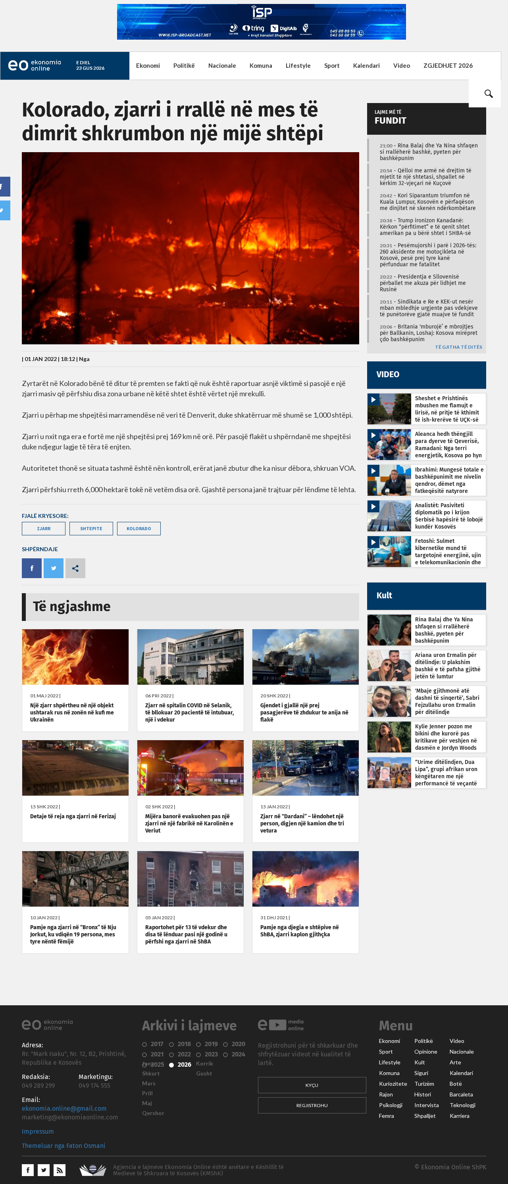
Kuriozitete (393, 1084)
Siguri (421, 1073)
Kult (419, 1062)
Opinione (425, 1051)
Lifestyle (298, 65)
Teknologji (462, 1105)
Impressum (38, 1132)
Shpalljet (425, 1116)
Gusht (204, 1073)
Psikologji (390, 1105)
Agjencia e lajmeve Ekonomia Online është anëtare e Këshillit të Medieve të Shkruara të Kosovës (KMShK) (198, 1170)
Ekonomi (148, 65)
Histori (422, 1094)
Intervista (426, 1105)
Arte (455, 1062)
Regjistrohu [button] (312, 1105)
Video (401, 65)
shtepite (91, 528)
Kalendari (366, 65)
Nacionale (222, 65)
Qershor (153, 1113)
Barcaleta (461, 1094)
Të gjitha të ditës (458, 347)
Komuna (261, 65)
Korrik (204, 1063)
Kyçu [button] (312, 1085)
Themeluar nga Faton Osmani (64, 1146)
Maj (147, 1103)
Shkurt (151, 1073)
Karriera (460, 1116)
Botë (456, 1084)
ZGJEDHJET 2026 (448, 65)
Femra (386, 1116)
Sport (332, 65)
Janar (149, 1063)
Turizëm (424, 1084)
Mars (149, 1083)
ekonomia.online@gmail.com (64, 1109)
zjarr (43, 528)
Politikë (184, 65)
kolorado (139, 528)
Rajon (386, 1094)
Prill (147, 1093)
